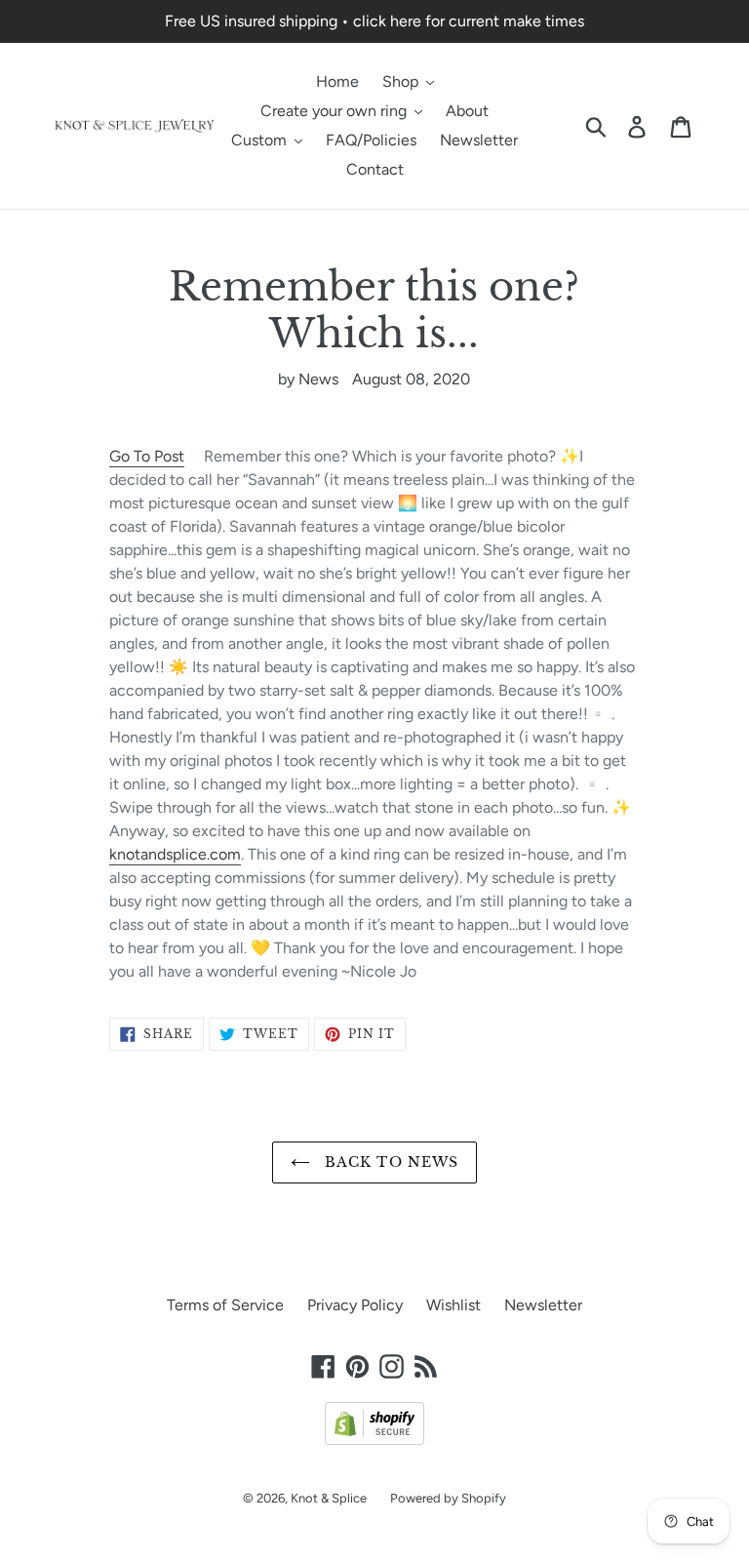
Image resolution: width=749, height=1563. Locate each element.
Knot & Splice (329, 1498)
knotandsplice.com (175, 854)
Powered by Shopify (448, 1498)
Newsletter (543, 1305)
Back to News (389, 1162)
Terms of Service (225, 1305)
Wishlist (453, 1305)
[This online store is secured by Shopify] (374, 1439)
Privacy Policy (355, 1305)
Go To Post (146, 456)
